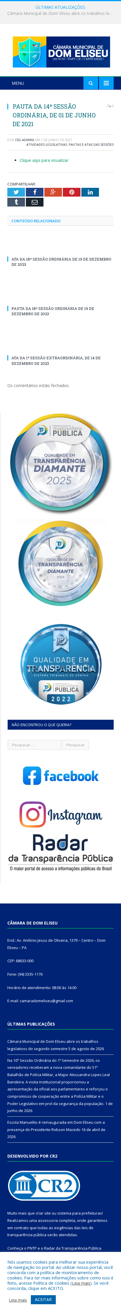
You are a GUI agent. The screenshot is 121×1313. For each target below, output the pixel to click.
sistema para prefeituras (79, 1213)
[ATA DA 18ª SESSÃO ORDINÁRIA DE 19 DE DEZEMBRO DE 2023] (60, 248)
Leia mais (81, 1283)
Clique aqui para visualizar (44, 160)
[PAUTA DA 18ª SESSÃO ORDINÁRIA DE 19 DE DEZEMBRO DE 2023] (60, 298)
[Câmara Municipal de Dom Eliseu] (60, 50)
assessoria (48, 1220)
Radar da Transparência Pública (72, 1248)
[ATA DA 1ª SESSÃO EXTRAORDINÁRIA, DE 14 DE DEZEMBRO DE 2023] (60, 347)
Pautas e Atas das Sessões (91, 144)
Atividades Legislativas (46, 144)
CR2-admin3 (24, 140)
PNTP (32, 1248)
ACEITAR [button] (43, 1299)
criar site (43, 1213)
